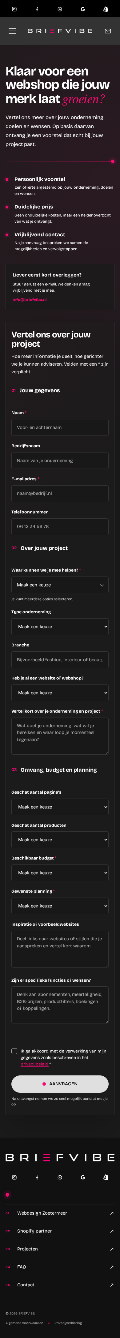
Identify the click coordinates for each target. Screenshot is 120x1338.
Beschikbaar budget (34, 858)
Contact (25, 1285)
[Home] (60, 1157)
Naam (18, 412)
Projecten (27, 1249)
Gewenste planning (33, 891)
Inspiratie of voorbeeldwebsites (45, 924)
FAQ (21, 1267)
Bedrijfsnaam (25, 445)
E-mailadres (25, 479)
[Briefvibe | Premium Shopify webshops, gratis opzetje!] (60, 31)
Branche (20, 645)
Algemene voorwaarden (24, 1323)
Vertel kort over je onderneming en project (57, 711)
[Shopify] (105, 9)
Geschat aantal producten (38, 825)
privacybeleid (35, 1064)
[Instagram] (14, 9)
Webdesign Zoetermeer (42, 1213)
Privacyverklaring (68, 1323)
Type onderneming (31, 612)
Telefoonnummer (29, 512)
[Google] (83, 9)
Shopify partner (34, 1231)
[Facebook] (37, 9)
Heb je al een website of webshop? (47, 678)
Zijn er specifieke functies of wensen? (51, 980)
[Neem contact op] (107, 31)
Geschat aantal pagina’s (36, 792)
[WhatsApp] (60, 9)
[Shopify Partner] (106, 1177)
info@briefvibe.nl (30, 299)
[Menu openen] (12, 31)
